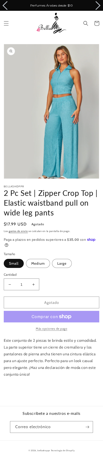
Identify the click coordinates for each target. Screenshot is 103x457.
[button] (6, 23)
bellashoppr (44, 450)
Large (61, 263)
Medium (38, 263)
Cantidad (10, 274)
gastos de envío (18, 231)
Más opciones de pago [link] (51, 328)
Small (13, 263)
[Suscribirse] (87, 427)
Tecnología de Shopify (63, 450)
